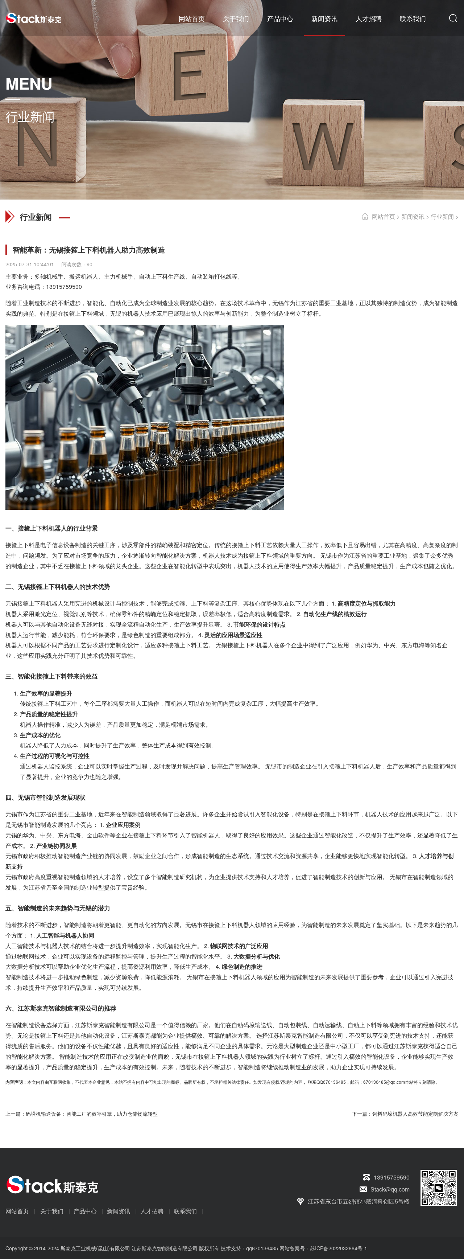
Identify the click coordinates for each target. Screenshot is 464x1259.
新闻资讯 (324, 18)
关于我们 (236, 18)
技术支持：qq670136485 (248, 1248)
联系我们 (413, 18)
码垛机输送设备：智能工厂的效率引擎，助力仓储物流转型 (92, 1113)
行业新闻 (442, 216)
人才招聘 (369, 18)
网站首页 (192, 18)
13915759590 (64, 286)
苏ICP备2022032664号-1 (338, 1248)
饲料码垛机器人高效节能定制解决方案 (415, 1113)
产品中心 (280, 18)
